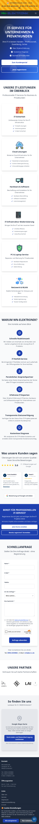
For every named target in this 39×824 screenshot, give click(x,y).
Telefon (6, 582)
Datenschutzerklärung (21, 620)
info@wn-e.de (29, 653)
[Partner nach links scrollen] (3, 683)
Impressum (4, 800)
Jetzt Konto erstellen (19, 527)
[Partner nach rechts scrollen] (35, 683)
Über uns (4, 794)
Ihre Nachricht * (9, 601)
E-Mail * (6, 573)
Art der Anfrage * (9, 592)
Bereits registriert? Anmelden (19, 533)
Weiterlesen (6, 487)
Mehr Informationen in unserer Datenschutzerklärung (19, 743)
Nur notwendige (28, 821)
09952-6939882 (12, 653)
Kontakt (3, 805)
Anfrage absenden (19, 640)
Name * (6, 563)
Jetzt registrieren (19, 69)
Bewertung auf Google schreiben (21, 496)
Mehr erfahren (5, 816)
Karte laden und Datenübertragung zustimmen (19, 738)
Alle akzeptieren (11, 821)
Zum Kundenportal (19, 62)
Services (3, 797)
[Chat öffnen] (34, 819)
